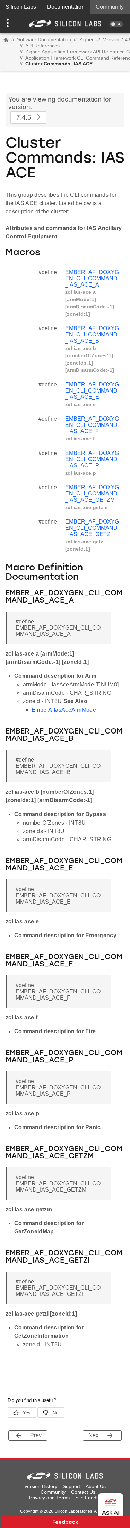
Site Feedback (91, 1497)
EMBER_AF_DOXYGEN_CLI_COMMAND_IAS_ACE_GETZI (92, 528)
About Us (96, 1486)
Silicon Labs (21, 7)
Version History (40, 1486)
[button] (9, 23)
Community (110, 7)
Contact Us (83, 1492)
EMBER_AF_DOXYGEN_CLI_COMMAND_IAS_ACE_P (92, 459)
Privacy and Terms (49, 1497)
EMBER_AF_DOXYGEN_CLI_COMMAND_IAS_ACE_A (92, 278)
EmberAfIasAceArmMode (64, 710)
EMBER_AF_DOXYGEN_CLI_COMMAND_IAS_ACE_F (92, 425)
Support (71, 1486)
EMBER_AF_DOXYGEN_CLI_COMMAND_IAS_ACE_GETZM (92, 493)
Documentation (66, 7)
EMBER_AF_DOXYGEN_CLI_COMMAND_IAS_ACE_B (92, 334)
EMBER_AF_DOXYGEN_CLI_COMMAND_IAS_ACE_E (92, 390)
